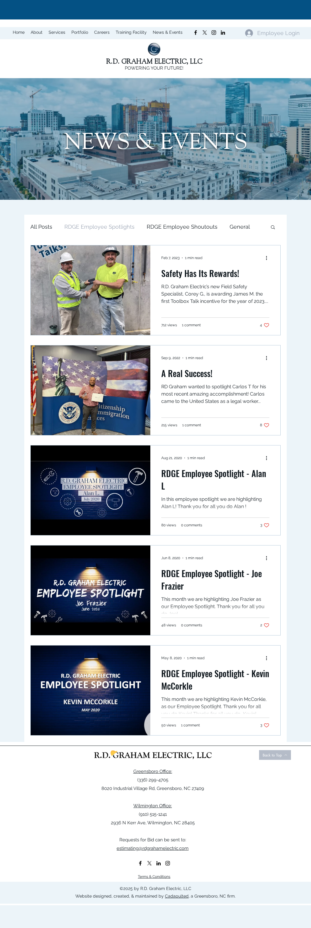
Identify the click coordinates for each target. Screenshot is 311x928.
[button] (273, 227)
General (240, 226)
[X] (149, 863)
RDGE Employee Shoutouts (182, 226)
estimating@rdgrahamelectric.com (153, 848)
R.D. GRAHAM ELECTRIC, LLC (154, 61)
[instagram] (168, 863)
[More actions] (268, 257)
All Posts (41, 226)
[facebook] (140, 863)
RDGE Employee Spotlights (99, 226)
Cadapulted (177, 896)
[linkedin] (159, 863)
